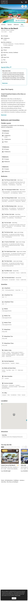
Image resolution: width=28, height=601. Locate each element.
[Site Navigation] (26, 2)
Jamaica (7, 30)
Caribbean (12, 30)
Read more (5, 83)
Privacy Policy (17, 595)
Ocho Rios (3, 30)
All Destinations (9, 480)
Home (2, 480)
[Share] (22, 6)
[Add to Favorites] (25, 6)
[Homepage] (4, 2)
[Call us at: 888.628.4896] (22, 2)
